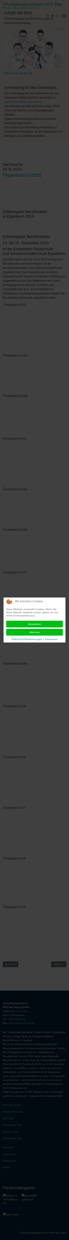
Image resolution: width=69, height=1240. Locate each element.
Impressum (51, 639)
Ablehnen (34, 632)
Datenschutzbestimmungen (27, 639)
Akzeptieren (34, 624)
